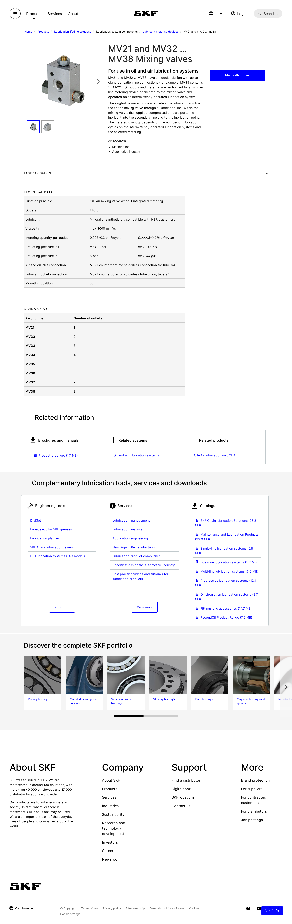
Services (109, 797)
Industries (110, 806)
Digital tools (181, 789)
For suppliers (251, 789)
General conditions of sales (167, 908)
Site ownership (135, 908)
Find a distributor (237, 75)
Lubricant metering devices (160, 31)
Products (43, 31)
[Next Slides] (98, 81)
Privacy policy (112, 908)
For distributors (254, 811)
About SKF (111, 780)
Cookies (194, 908)
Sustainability (113, 814)
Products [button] (33, 14)
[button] (211, 13)
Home (28, 31)
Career (107, 851)
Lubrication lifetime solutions (72, 31)
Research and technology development (113, 828)
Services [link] (55, 14)
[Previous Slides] (31, 81)
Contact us (181, 806)
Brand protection (255, 780)
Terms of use (89, 908)
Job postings (252, 820)
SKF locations (183, 797)
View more (62, 607)
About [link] (73, 14)
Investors (110, 842)
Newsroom (111, 859)
